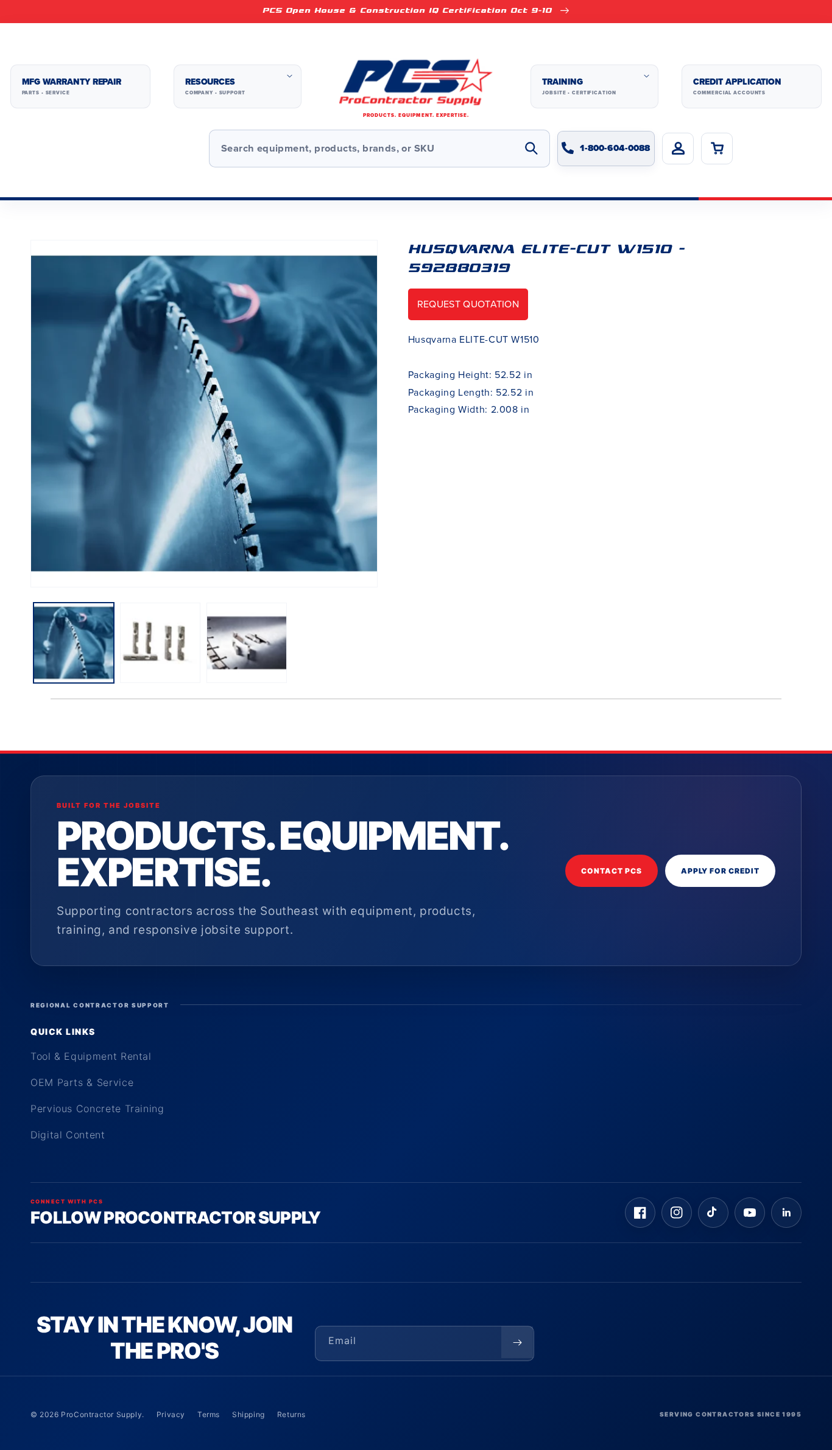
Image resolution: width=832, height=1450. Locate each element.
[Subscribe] (517, 1342)
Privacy (171, 1414)
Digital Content (67, 1135)
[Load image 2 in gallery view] (160, 643)
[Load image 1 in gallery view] (73, 643)
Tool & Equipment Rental (91, 1056)
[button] (237, 86)
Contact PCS (611, 870)
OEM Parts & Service (81, 1082)
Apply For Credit (720, 870)
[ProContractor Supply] (416, 87)
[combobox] (379, 148)
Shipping (248, 1414)
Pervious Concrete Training (97, 1108)
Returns (291, 1414)
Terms (208, 1414)
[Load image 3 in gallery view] (246, 643)
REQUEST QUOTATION (468, 304)
